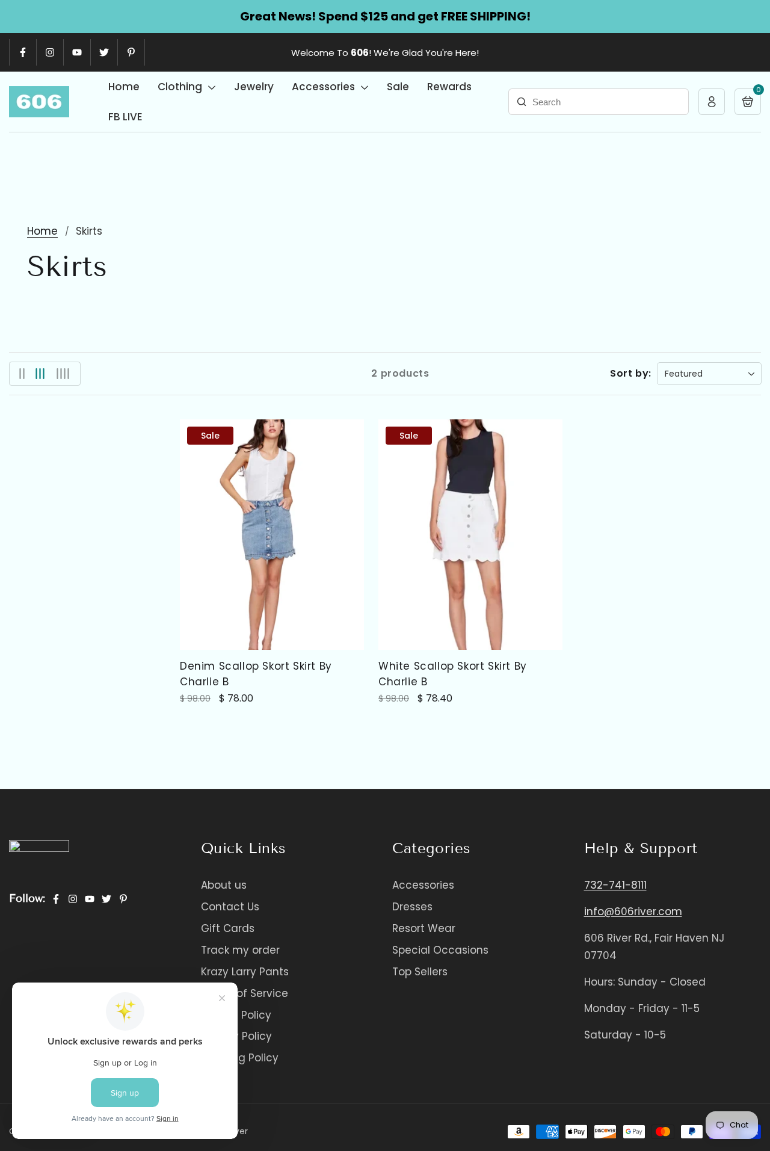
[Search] (521, 101)
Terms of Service (244, 993)
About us (224, 885)
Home (124, 86)
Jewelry (254, 86)
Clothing (181, 86)
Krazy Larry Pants (245, 971)
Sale (398, 86)
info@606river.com (633, 911)
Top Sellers (420, 971)
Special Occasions (440, 950)
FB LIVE (125, 117)
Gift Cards (227, 928)
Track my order (240, 950)
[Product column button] (22, 373)
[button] (748, 101)
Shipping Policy (240, 1058)
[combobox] (598, 101)
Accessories (324, 86)
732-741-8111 (615, 885)
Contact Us (230, 907)
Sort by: (630, 373)
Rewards (449, 86)
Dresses (412, 907)
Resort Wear (423, 928)
